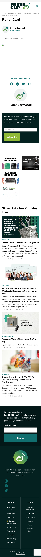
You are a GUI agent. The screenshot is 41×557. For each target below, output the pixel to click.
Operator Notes (8, 336)
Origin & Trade (30, 517)
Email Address (10, 425)
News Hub (5, 240)
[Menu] (4, 6)
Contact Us (11, 542)
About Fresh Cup (11, 508)
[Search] (37, 6)
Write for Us (11, 513)
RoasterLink (11, 531)
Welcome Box (11, 527)
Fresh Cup (20, 6)
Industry (30, 521)
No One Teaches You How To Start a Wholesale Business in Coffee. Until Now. (19, 291)
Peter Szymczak (19, 28)
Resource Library (30, 530)
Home (4, 13)
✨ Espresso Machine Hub (11, 522)
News (30, 525)
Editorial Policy (15, 30)
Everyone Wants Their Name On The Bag (19, 340)
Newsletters (11, 535)
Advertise (11, 517)
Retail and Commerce (14, 13)
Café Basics (27, 13)
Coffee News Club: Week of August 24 (20, 242)
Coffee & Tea (30, 513)
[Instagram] (6, 481)
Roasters (5, 285)
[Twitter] (6, 490)
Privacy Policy (20, 554)
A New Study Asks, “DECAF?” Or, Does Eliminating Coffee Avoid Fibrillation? (18, 380)
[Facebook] (6, 485)
